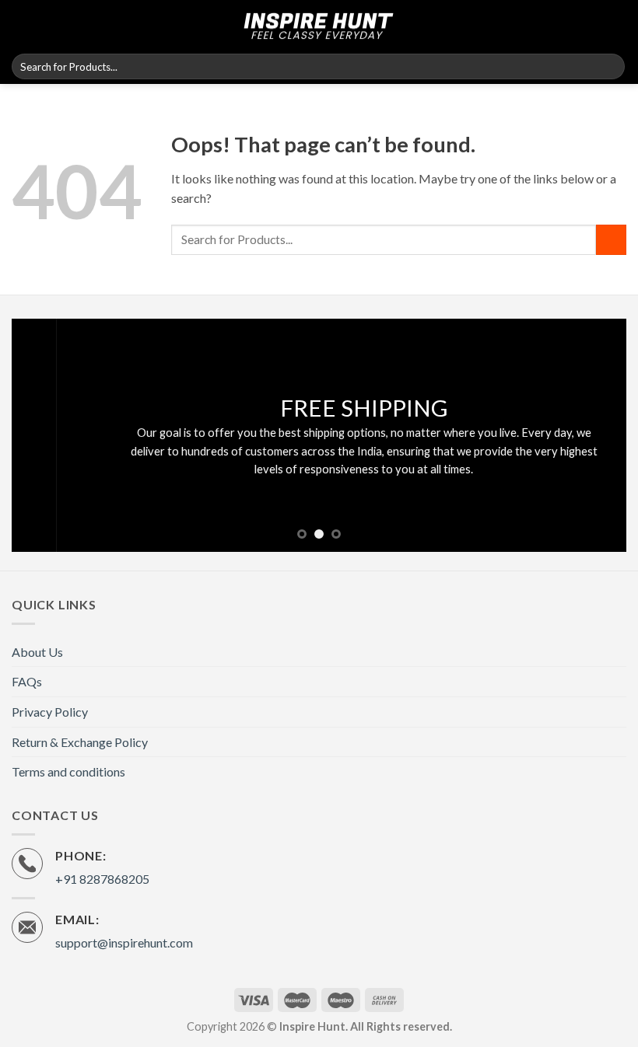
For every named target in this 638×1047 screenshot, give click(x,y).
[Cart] (618, 25)
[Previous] (44, 435)
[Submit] (610, 67)
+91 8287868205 (102, 878)
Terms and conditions (68, 771)
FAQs (27, 681)
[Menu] (21, 24)
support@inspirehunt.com (124, 942)
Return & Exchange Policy (80, 742)
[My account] (49, 25)
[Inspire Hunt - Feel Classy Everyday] (319, 25)
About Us (37, 651)
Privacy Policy (50, 711)
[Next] (594, 435)
